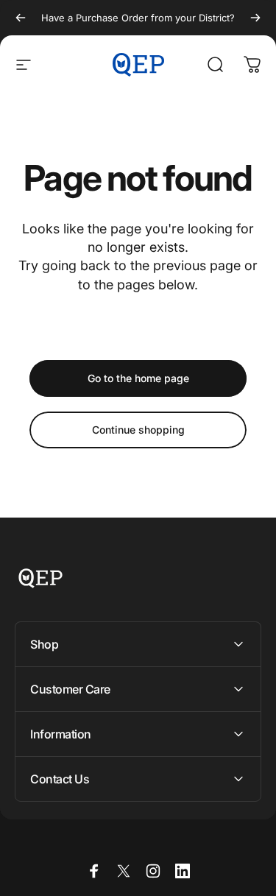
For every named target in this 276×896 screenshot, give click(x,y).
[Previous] (20, 17)
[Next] (255, 17)
